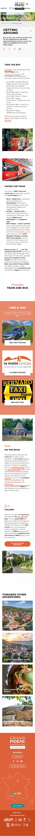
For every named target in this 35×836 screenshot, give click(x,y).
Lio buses (8, 70)
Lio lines (7, 478)
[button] (21, 4)
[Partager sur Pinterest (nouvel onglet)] (14, 49)
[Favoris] (16, 4)
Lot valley (21, 517)
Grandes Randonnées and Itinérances (14, 483)
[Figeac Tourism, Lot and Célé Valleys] (19, 7)
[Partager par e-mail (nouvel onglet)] (20, 49)
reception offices (17, 467)
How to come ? (17, 805)
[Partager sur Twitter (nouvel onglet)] (9, 49)
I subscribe (17, 756)
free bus (7, 120)
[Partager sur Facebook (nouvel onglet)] (4, 49)
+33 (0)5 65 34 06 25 (17, 766)
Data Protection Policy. (17, 815)
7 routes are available (12, 74)
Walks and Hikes (14, 469)
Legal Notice (17, 812)
